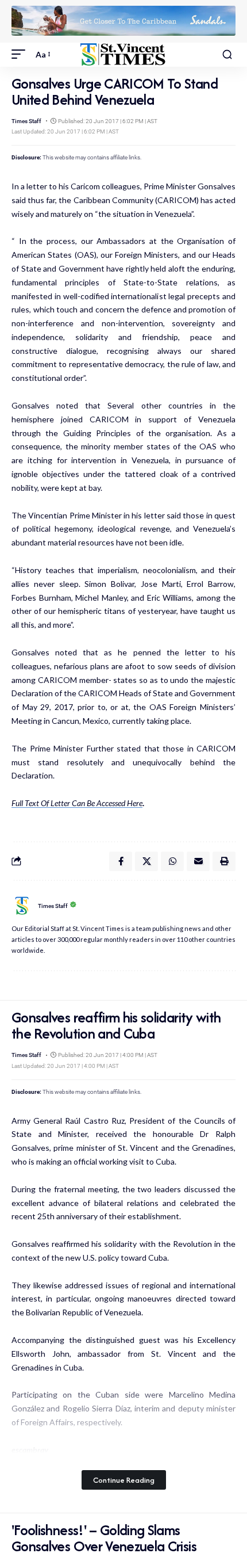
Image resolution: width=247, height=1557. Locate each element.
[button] (21, 55)
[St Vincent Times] (123, 54)
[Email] (198, 861)
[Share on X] (146, 861)
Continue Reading (124, 1480)
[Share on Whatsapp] (172, 861)
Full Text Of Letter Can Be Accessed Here (76, 803)
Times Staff (26, 121)
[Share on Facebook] (120, 861)
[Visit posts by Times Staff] (21, 905)
